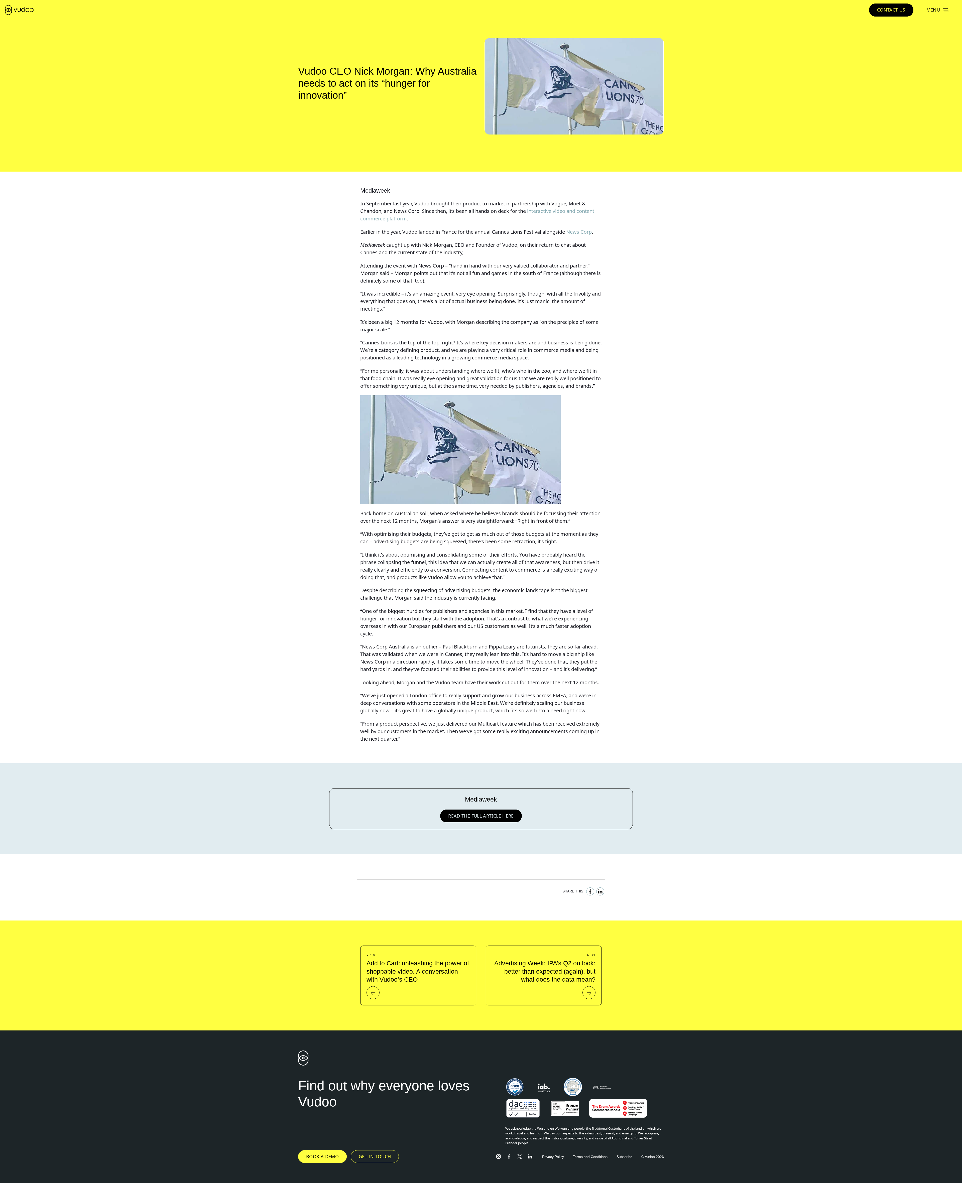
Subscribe (624, 1157)
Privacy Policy (553, 1157)
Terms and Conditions (590, 1157)
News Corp (579, 231)
